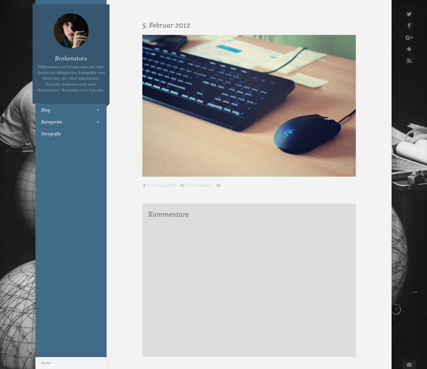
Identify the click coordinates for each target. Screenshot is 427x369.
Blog (45, 109)
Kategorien (51, 121)
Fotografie (51, 133)
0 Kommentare (198, 185)
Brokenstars (71, 58)
